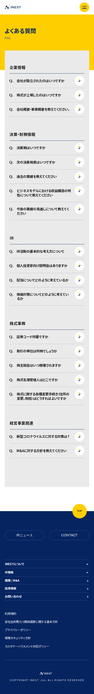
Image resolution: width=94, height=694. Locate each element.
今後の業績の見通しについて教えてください (43, 211)
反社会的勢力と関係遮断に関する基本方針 (31, 621)
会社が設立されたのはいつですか (40, 81)
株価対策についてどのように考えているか (43, 296)
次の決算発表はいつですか (36, 162)
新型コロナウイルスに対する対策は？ (43, 436)
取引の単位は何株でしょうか (37, 351)
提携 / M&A (12, 580)
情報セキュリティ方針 (18, 637)
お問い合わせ (13, 596)
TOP (79, 511)
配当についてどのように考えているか (42, 280)
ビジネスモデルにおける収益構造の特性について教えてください (44, 193)
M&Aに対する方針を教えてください (41, 451)
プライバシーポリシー (18, 629)
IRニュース (24, 535)
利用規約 (10, 613)
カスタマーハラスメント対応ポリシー (27, 646)
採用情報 (10, 588)
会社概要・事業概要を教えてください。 (43, 109)
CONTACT (69, 535)
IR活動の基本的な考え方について (40, 251)
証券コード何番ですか (32, 337)
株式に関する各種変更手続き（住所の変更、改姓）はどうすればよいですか (43, 396)
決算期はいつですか (31, 148)
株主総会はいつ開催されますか (39, 365)
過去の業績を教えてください (37, 176)
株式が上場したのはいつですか (39, 95)
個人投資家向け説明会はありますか (42, 265)
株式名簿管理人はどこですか (37, 380)
